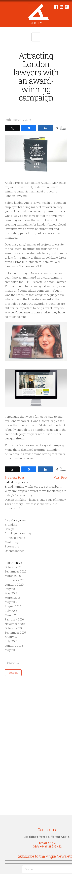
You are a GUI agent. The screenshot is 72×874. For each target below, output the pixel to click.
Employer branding (18, 533)
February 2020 (14, 580)
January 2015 (14, 645)
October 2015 (13, 628)
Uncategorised (14, 551)
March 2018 (12, 598)
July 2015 (11, 641)
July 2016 (11, 611)
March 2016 (12, 615)
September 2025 (15, 571)
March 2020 (13, 576)
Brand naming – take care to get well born (33, 486)
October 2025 (13, 567)
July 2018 (11, 589)
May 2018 (11, 593)
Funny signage (15, 538)
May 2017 (11, 602)
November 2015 (15, 624)
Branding (11, 525)
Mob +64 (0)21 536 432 (47, 846)
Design (9, 529)
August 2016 (13, 606)
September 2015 (15, 632)
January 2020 (14, 584)
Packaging (12, 546)
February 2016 (14, 619)
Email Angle (47, 843)
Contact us (47, 829)
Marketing (12, 542)
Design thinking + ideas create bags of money (35, 500)
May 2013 (11, 650)
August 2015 (13, 637)
